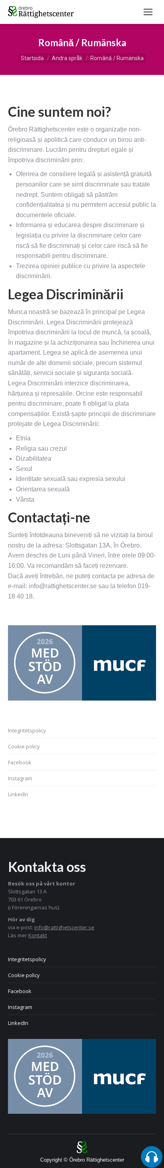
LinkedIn (18, 794)
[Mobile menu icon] (148, 12)
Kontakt (37, 935)
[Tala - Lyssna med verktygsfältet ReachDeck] (151, 1157)
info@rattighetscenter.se (64, 927)
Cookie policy (24, 746)
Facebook (19, 762)
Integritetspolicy (27, 730)
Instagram (20, 778)
